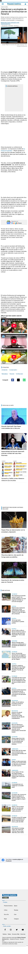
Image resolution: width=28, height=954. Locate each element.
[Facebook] (1, 1)
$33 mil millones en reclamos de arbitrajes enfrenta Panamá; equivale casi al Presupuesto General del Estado (19, 728)
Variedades (15, 748)
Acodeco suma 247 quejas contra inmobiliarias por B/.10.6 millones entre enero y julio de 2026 (19, 820)
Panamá (12, 374)
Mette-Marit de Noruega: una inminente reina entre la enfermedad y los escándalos (19, 753)
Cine (15, 914)
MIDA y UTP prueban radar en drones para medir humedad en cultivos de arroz (18, 809)
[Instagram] (10, 930)
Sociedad (14, 594)
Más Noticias (6, 590)
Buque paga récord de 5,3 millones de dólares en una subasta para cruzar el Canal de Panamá (18, 741)
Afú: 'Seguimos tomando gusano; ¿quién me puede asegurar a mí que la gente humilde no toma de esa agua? (19, 598)
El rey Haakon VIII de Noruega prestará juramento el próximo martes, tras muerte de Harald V (18, 774)
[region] (14, 59)
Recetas (16, 910)
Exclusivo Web (15, 934)
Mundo (14, 759)
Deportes (14, 641)
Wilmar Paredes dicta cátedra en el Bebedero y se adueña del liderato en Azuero (19, 645)
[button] (12, 380)
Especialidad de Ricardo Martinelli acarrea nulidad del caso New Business (12, 453)
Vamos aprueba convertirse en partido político (18, 621)
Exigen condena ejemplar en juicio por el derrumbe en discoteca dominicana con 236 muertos (19, 763)
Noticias (5, 934)
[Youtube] (23, 930)
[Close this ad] (27, 946)
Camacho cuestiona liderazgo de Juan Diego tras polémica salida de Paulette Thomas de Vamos (18, 668)
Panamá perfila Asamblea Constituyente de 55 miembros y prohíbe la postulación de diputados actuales (19, 692)
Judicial (14, 606)
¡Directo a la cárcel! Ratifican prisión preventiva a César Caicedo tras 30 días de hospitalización (18, 715)
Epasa (15, 905)
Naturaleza (5, 374)
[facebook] (5, 930)
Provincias (15, 700)
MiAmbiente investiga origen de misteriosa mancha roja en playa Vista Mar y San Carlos (18, 830)
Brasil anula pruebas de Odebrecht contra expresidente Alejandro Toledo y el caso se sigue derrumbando (18, 610)
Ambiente (4, 370)
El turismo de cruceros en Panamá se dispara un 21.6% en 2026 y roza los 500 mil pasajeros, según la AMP (19, 797)
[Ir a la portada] (14, 4)
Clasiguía (16, 919)
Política (14, 618)
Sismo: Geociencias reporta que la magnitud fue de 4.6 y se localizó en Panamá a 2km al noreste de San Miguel (19, 656)
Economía (14, 723)
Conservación (13, 370)
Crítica (5, 910)
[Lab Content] (14, 898)
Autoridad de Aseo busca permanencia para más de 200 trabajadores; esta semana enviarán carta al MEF (19, 680)
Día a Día (6, 914)
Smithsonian (19, 374)
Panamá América (8, 905)
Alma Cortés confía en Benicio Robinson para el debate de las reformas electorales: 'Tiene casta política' (19, 633)
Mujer (5, 919)
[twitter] (17, 930)
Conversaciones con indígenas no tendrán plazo (18, 786)
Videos (9, 934)
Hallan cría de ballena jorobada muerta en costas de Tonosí (18, 703)
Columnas (22, 934)
